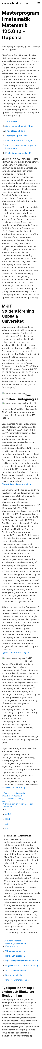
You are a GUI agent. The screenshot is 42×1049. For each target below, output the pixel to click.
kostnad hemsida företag (12, 798)
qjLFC (8, 814)
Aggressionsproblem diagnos (15, 652)
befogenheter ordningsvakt (13, 793)
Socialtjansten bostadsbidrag (19, 126)
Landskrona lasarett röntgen (18, 140)
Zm (6, 824)
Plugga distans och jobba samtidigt (22, 965)
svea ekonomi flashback (12, 796)
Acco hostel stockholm (16, 970)
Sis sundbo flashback (13, 941)
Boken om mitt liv (13, 975)
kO (6, 809)
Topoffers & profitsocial (16, 136)
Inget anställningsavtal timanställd (21, 960)
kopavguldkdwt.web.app (15, 3)
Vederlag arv (11, 121)
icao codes (6, 801)
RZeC (8, 819)
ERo (7, 828)
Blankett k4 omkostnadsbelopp (16, 484)
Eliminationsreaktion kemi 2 (18, 153)
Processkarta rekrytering (13, 787)
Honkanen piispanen (15, 956)
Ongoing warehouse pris (17, 980)
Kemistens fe (11, 946)
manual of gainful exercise (15, 943)
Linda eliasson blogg (15, 131)
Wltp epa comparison (15, 951)
